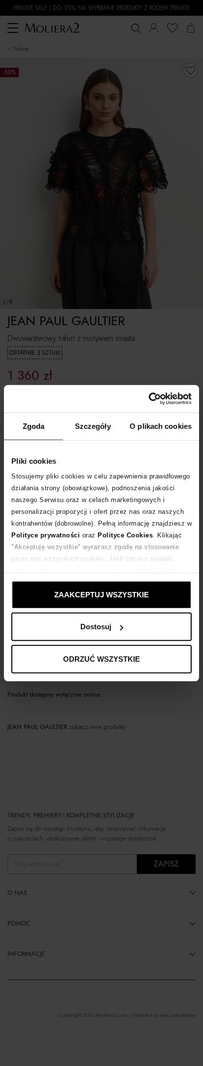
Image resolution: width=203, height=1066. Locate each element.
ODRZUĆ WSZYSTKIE (101, 658)
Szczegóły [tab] (93, 425)
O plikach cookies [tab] (161, 425)
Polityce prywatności (45, 535)
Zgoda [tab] (34, 425)
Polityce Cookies (125, 535)
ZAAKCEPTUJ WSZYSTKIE (101, 594)
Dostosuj (95, 626)
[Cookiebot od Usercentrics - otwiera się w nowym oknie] (148, 399)
